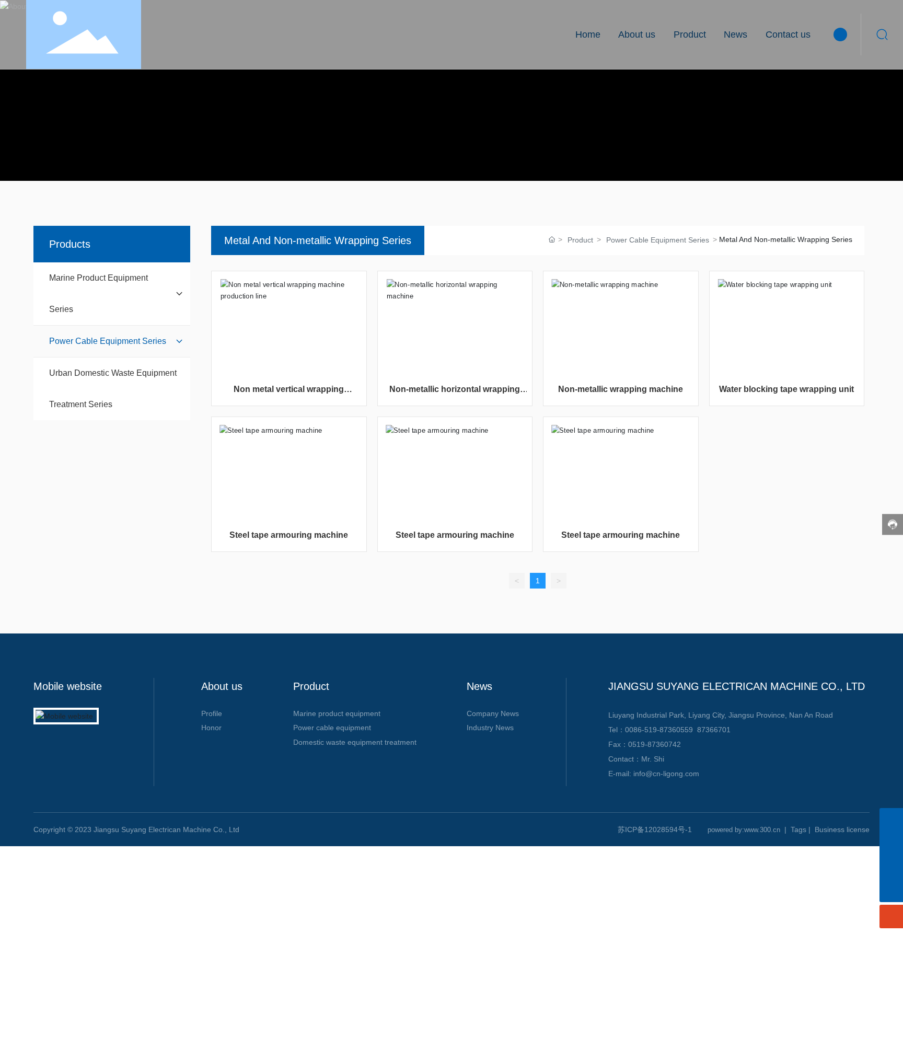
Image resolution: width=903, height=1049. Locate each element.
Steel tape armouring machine (288, 535)
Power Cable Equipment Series (657, 240)
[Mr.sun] (891, 867)
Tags (798, 829)
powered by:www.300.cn (744, 830)
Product (580, 240)
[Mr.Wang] (891, 820)
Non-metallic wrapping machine (620, 389)
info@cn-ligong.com (666, 773)
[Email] (891, 843)
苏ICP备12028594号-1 (655, 829)
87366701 (714, 729)
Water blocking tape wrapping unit (786, 389)
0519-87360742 (654, 744)
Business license (842, 829)
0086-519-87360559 (659, 729)
